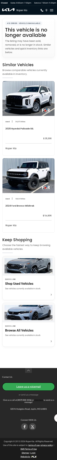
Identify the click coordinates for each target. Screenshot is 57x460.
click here (38, 400)
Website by (25, 456)
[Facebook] (24, 426)
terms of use (34, 445)
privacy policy (46, 445)
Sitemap (25, 453)
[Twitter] (32, 426)
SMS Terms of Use (28, 449)
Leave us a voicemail (28, 386)
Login (33, 453)
